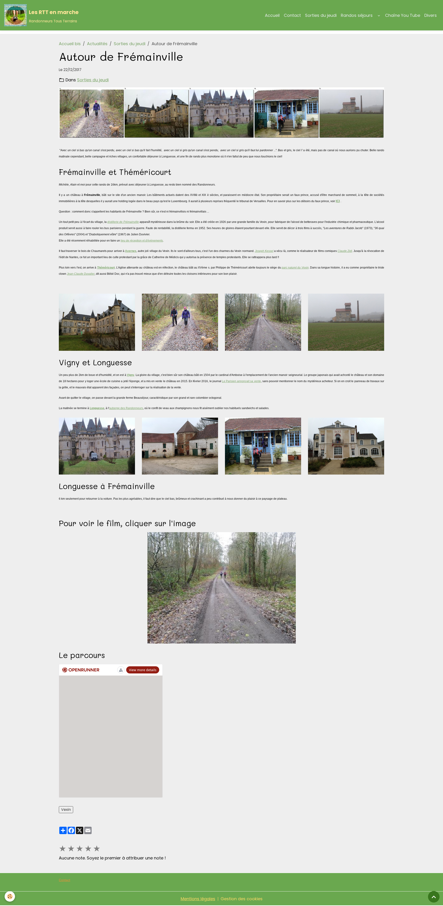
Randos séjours (357, 15)
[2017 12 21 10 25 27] (180, 322)
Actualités (97, 44)
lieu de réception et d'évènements (142, 240)
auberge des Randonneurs (126, 408)
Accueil (272, 15)
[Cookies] (10, 896)
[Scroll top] (434, 897)
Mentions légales (198, 899)
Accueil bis (70, 44)
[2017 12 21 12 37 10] (180, 446)
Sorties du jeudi (321, 15)
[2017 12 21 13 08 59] (346, 446)
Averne (130, 251)
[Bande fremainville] (221, 112)
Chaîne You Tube (402, 15)
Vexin (66, 809)
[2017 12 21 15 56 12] (346, 322)
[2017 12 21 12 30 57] (97, 446)
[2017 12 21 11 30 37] (97, 322)
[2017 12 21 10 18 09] (263, 322)
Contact (292, 15)
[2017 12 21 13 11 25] (263, 446)
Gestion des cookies (242, 899)
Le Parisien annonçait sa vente (241, 381)
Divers (430, 15)
